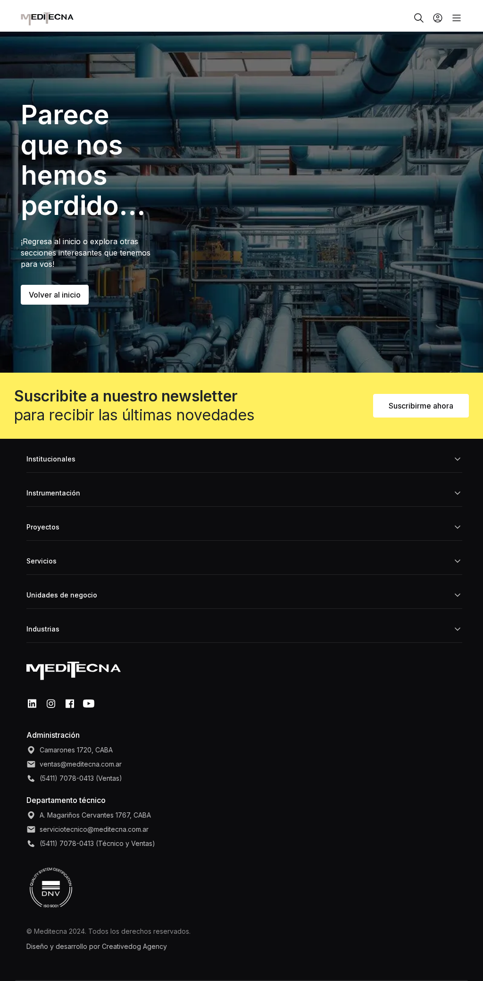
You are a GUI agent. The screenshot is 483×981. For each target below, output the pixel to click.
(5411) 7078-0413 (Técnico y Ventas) (97, 843)
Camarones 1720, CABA (76, 750)
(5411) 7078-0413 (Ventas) (81, 778)
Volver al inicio (55, 294)
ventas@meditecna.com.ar (81, 764)
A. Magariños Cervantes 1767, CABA (95, 815)
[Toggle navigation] (452, 18)
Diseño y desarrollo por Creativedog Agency (96, 946)
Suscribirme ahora (421, 405)
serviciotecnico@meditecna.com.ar (94, 829)
